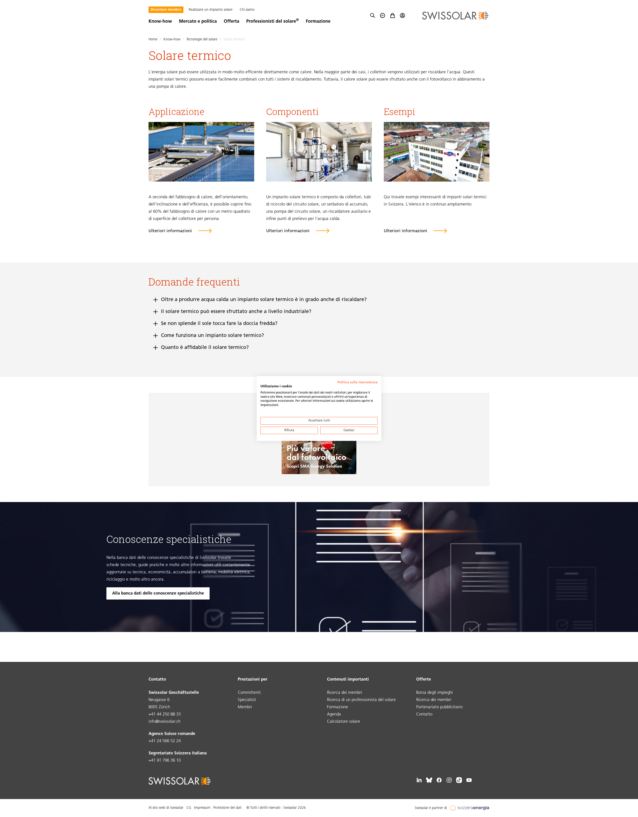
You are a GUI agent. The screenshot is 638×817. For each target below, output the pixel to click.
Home (153, 39)
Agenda (334, 714)
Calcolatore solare (343, 721)
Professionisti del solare (272, 21)
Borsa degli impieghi (434, 693)
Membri (245, 707)
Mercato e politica (198, 21)
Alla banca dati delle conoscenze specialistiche (158, 593)
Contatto (424, 714)
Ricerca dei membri (344, 693)
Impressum (202, 808)
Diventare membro (166, 10)
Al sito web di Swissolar (166, 808)
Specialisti (247, 700)
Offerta (231, 21)
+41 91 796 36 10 (165, 760)
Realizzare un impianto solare (211, 10)
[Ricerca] (373, 15)
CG (188, 808)
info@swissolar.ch (164, 721)
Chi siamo (247, 10)
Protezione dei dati (227, 808)
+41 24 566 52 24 (165, 741)
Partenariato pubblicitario (439, 707)
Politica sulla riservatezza (357, 382)
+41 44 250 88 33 (165, 714)
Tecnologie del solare (202, 39)
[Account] (402, 15)
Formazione (318, 21)
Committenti (249, 693)
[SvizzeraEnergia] (469, 808)
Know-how (160, 21)
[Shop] (393, 15)
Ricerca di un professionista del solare (361, 700)
